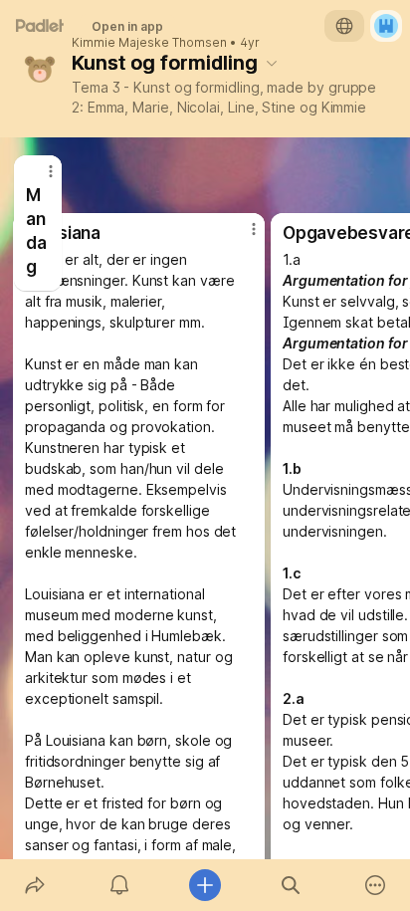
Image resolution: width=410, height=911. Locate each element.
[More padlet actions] (375, 885)
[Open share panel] (35, 885)
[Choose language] (344, 26)
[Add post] (205, 885)
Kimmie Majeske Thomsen (149, 43)
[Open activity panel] (120, 885)
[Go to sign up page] (386, 26)
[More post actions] (38, 179)
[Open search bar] (290, 885)
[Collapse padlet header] (272, 63)
